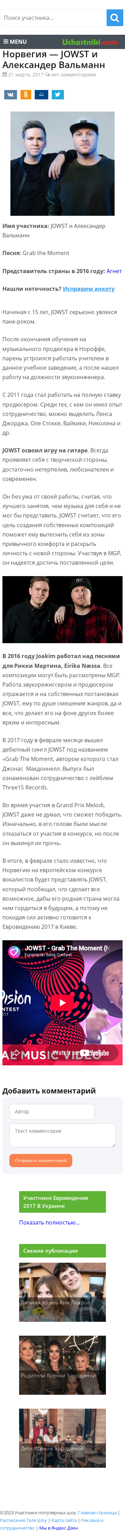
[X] (56, 94)
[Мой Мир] (40, 94)
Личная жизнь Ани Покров (55, 1302)
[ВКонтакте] (9, 94)
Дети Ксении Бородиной (52, 1448)
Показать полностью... (49, 1222)
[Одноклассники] (25, 94)
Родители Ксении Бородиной (58, 1375)
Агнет (114, 271)
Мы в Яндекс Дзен (58, 1528)
